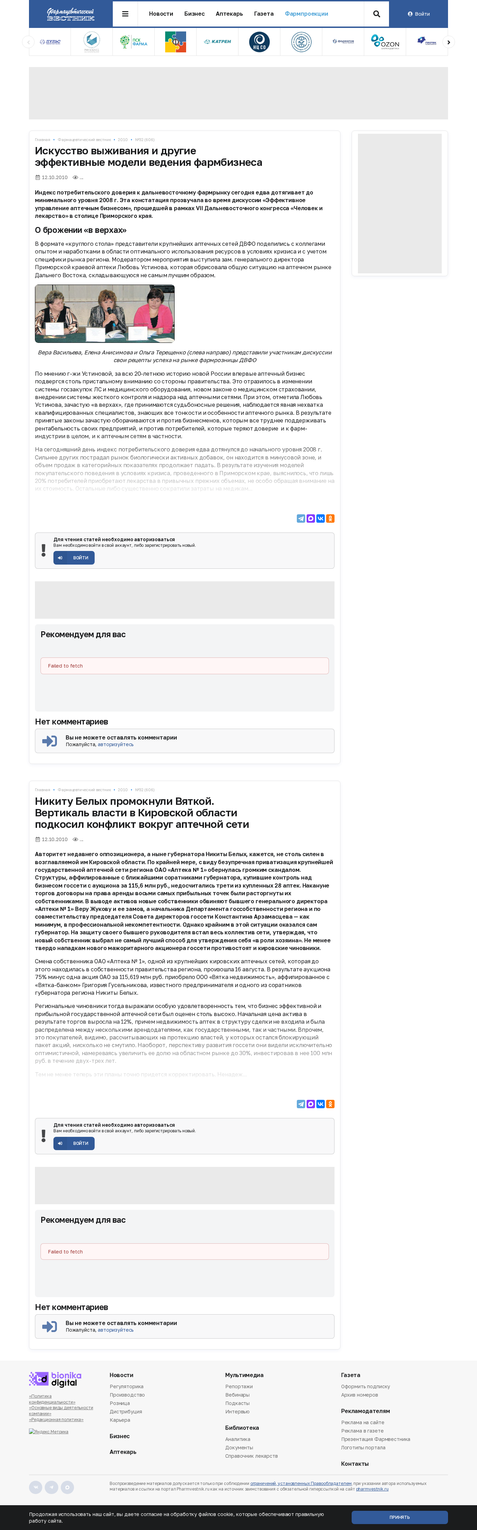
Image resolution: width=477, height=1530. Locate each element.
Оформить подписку (365, 1386)
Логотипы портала (363, 1447)
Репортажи (239, 1386)
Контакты (355, 1464)
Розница (120, 1403)
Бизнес (194, 13)
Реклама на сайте (362, 1422)
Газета (264, 13)
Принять (400, 1517)
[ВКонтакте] (320, 518)
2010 (123, 139)
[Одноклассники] (330, 518)
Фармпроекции (306, 13)
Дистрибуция (126, 1411)
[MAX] (311, 518)
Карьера (120, 1420)
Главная (42, 139)
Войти (422, 14)
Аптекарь (229, 13)
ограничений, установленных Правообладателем (301, 1483)
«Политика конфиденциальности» (52, 1399)
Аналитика (237, 1439)
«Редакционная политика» (56, 1419)
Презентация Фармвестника (376, 1439)
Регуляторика (127, 1386)
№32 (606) (145, 139)
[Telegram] (301, 518)
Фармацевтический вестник (84, 139)
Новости (161, 13)
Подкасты (237, 1403)
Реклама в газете (362, 1431)
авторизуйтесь (116, 744)
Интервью (237, 1411)
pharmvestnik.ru (372, 1489)
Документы (239, 1447)
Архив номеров (359, 1395)
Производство (127, 1395)
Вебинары (237, 1395)
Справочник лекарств (251, 1456)
